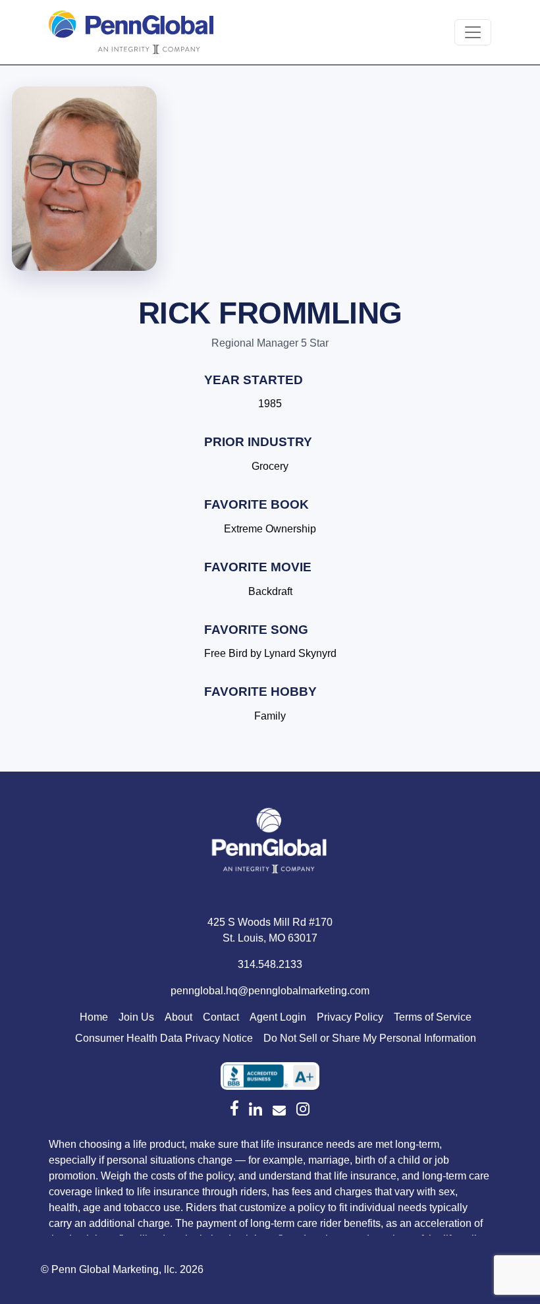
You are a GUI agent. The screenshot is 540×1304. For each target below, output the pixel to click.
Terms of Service (433, 1017)
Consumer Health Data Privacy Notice (164, 1038)
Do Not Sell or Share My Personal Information (369, 1038)
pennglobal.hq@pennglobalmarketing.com (270, 990)
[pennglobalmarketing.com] (279, 1111)
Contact (221, 1017)
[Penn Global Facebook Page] (234, 1107)
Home (94, 1017)
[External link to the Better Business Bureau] (270, 1076)
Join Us (136, 1017)
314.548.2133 (270, 964)
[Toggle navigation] (472, 32)
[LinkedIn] (255, 1109)
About (178, 1017)
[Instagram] (303, 1109)
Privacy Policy (350, 1017)
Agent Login (278, 1017)
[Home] (270, 843)
